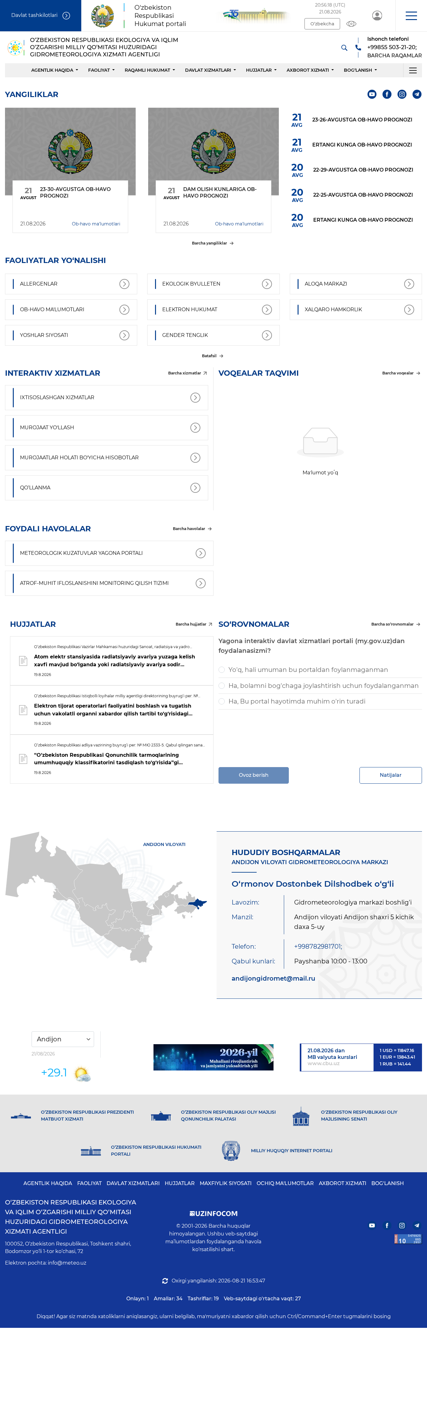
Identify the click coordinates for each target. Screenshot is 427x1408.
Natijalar (391, 775)
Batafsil (209, 355)
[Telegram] (417, 94)
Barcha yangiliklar (209, 243)
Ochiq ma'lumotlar (285, 1183)
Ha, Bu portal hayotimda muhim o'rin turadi (297, 701)
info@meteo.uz (67, 1263)
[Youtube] (372, 94)
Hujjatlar (259, 70)
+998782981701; (318, 946)
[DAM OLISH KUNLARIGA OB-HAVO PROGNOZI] (213, 151)
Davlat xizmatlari (208, 70)
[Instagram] (402, 94)
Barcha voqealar (398, 373)
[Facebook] (387, 94)
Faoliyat (99, 70)
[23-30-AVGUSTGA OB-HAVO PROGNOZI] (70, 151)
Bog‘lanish (358, 70)
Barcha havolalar (189, 528)
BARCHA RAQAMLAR (394, 56)
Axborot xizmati (308, 70)
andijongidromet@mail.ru (273, 978)
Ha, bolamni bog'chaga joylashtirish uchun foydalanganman (324, 685)
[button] (411, 15)
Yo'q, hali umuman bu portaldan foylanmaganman (308, 669)
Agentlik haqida (52, 70)
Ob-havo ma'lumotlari (96, 224)
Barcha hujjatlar (191, 624)
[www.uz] (408, 1239)
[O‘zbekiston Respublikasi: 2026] (213, 1057)
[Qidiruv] (344, 48)
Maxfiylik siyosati (226, 1183)
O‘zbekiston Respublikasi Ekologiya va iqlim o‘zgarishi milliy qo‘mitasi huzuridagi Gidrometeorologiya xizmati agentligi (70, 1217)
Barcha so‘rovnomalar (392, 624)
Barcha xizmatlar (184, 373)
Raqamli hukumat (147, 70)
